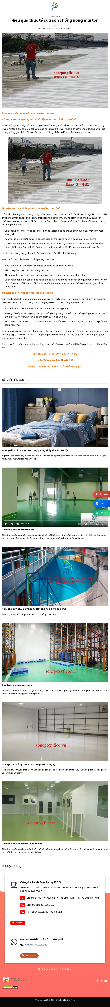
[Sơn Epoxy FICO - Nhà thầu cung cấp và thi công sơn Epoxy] (55, 6)
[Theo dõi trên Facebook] (97, 981)
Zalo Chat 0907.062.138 (35, 945)
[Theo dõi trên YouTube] (105, 981)
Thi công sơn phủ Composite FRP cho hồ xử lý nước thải (34, 609)
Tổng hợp (55, 17)
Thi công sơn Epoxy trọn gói (18, 530)
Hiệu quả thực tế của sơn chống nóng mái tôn (28, 259)
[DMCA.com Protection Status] (10, 987)
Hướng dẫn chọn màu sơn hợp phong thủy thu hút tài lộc (35, 450)
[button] (3, 6)
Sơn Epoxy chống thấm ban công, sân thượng (29, 764)
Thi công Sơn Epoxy (60, 1000)
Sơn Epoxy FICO (65, 29)
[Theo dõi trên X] (101, 981)
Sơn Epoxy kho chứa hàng (17, 685)
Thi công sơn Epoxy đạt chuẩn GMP (22, 844)
